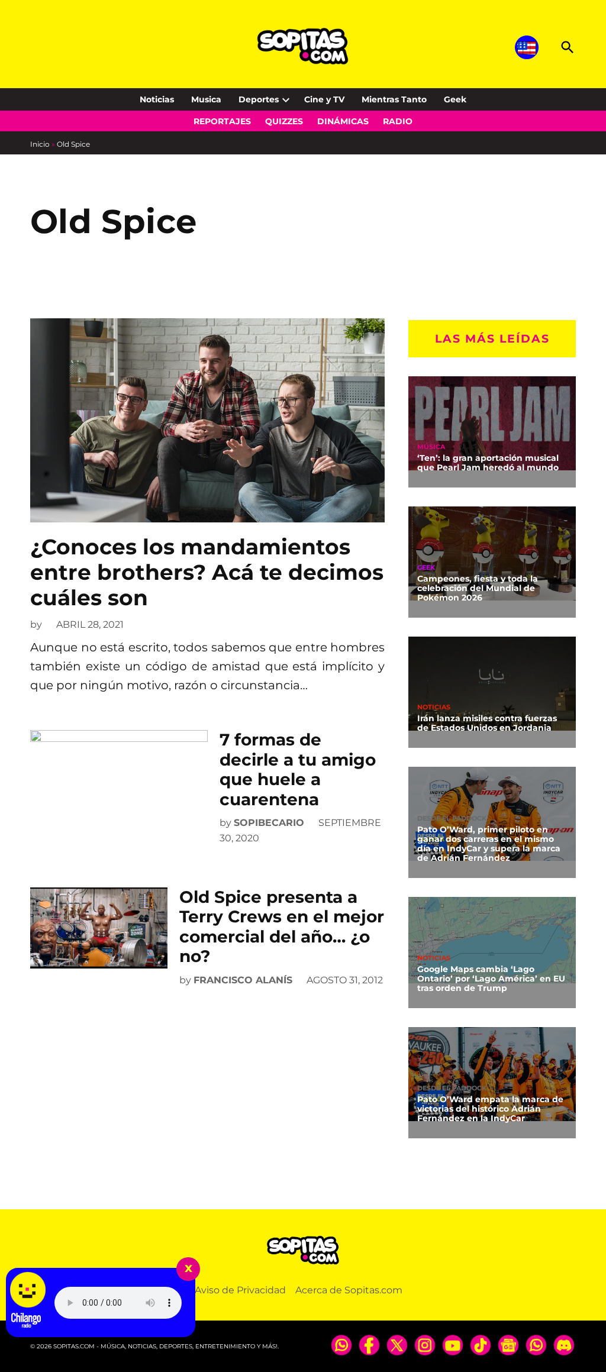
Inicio (40, 144)
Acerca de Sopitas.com (348, 1290)
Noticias (157, 99)
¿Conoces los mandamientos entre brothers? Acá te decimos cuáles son (206, 572)
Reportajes (222, 121)
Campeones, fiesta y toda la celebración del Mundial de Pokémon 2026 (477, 588)
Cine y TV (324, 99)
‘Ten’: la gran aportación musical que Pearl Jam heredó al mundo (488, 463)
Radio (397, 121)
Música (431, 447)
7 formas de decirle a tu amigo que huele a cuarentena (298, 769)
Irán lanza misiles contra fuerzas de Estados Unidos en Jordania (487, 723)
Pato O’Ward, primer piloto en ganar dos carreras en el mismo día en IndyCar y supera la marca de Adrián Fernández (488, 843)
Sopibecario (269, 822)
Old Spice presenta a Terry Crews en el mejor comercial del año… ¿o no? (281, 927)
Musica (206, 99)
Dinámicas (343, 121)
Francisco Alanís (243, 980)
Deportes (258, 99)
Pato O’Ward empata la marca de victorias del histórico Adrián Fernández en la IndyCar (490, 1109)
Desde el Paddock (451, 818)
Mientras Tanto (394, 99)
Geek (455, 99)
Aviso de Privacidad (240, 1290)
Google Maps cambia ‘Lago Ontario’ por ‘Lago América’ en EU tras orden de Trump (491, 978)
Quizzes (284, 121)
